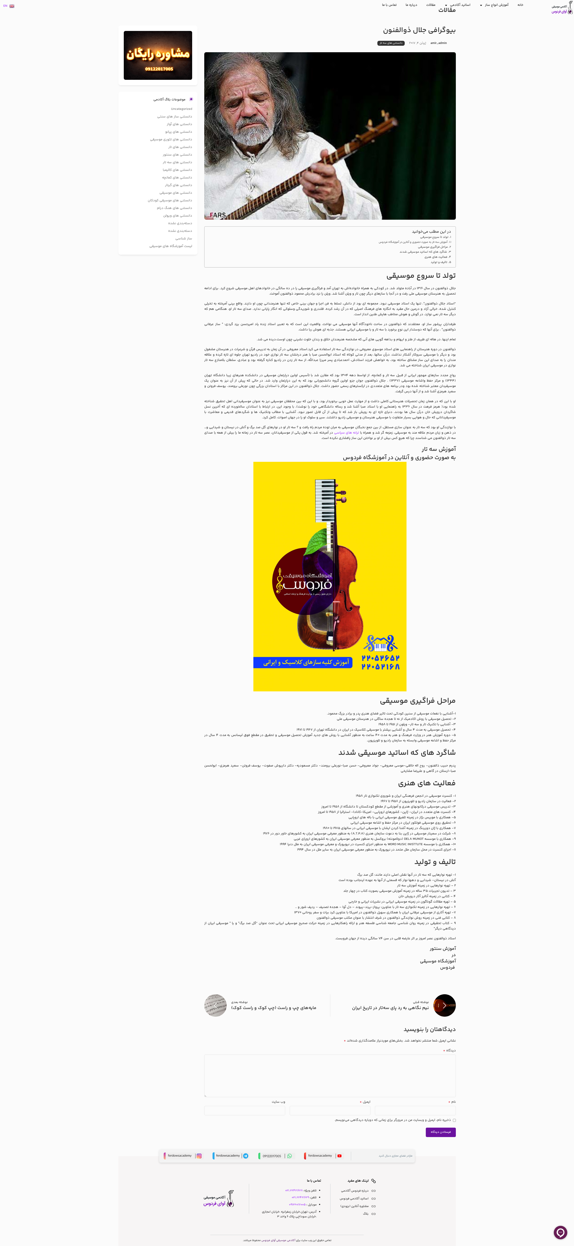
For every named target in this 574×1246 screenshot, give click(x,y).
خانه (520, 5)
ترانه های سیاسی (346, 432)
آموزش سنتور (443, 949)
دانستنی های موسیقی (175, 192)
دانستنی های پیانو (178, 132)
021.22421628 (294, 1190)
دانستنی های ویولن (177, 215)
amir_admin (438, 43)
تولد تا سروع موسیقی (434, 237)
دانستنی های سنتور (177, 154)
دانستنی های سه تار (391, 43)
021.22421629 (300, 1197)
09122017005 (297, 1204)
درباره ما (411, 5)
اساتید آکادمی (460, 5)
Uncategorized (181, 109)
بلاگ (366, 1213)
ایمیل (365, 1102)
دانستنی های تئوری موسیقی (171, 139)
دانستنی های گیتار (178, 185)
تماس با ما (389, 5)
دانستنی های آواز (179, 124)
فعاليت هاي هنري (435, 257)
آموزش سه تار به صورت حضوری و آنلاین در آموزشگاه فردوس (413, 242)
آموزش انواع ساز (497, 5)
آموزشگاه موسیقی (438, 961)
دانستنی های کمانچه (177, 177)
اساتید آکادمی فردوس (354, 1198)
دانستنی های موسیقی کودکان (170, 200)
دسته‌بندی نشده (180, 223)
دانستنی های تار (180, 147)
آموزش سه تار (439, 449)
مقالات (430, 5)
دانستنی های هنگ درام (174, 208)
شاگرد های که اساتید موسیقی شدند (423, 252)
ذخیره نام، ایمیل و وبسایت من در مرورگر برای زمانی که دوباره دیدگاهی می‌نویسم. (393, 1120)
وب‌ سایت (278, 1102)
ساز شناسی (183, 238)
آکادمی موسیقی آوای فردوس (278, 1240)
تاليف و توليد (439, 262)
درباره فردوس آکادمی (355, 1190)
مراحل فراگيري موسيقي (433, 247)
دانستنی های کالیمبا (177, 170)
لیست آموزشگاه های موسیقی (170, 246)
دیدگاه (449, 1050)
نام (452, 1102)
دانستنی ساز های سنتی (174, 116)
